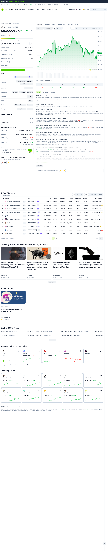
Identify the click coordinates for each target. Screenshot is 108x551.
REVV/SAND (31, 201)
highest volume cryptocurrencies (74, 121)
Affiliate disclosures (5, 195)
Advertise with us (6, 152)
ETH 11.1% (56, 4)
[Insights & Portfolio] (106, 14)
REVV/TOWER (32, 212)
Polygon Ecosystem (69, 151)
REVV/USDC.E (32, 230)
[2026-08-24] (97, 28)
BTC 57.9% (50, 4)
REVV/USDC (31, 205)
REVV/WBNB (31, 223)
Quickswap (43, 114)
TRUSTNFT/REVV (33, 233)
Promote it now (22, 364)
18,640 (6, 4)
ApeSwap (50, 114)
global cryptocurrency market (87, 149)
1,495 (15, 4)
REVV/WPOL (31, 215)
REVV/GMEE (31, 219)
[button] (21, 81)
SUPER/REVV (31, 226)
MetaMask (50, 156)
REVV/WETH (31, 208)
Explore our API (47, 80)
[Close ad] (18, 351)
